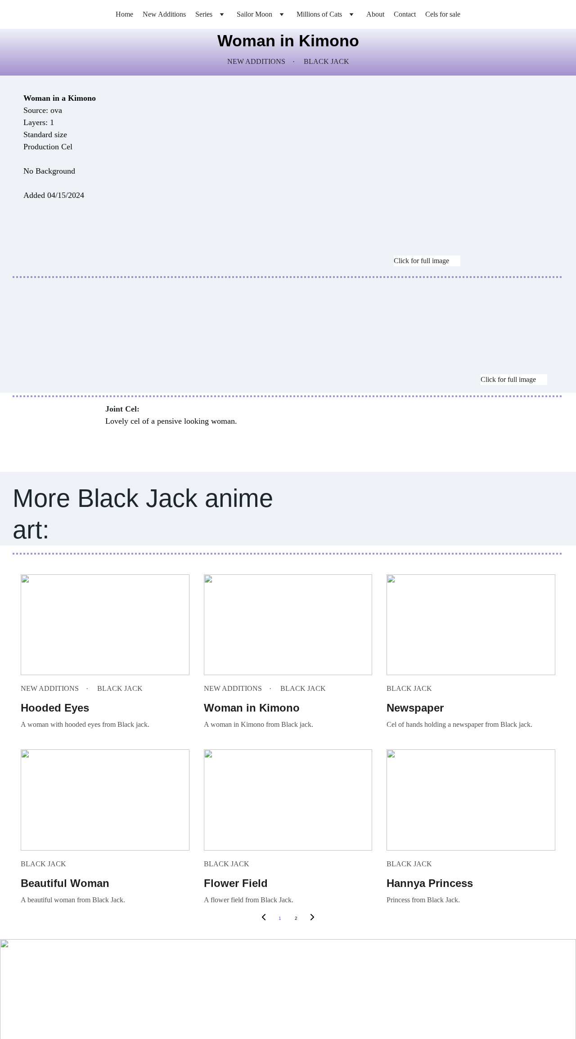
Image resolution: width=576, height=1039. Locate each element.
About (375, 14)
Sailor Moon (254, 14)
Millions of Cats (319, 14)
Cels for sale (442, 14)
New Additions (164, 14)
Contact (405, 14)
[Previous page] (264, 918)
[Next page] (312, 918)
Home (124, 14)
